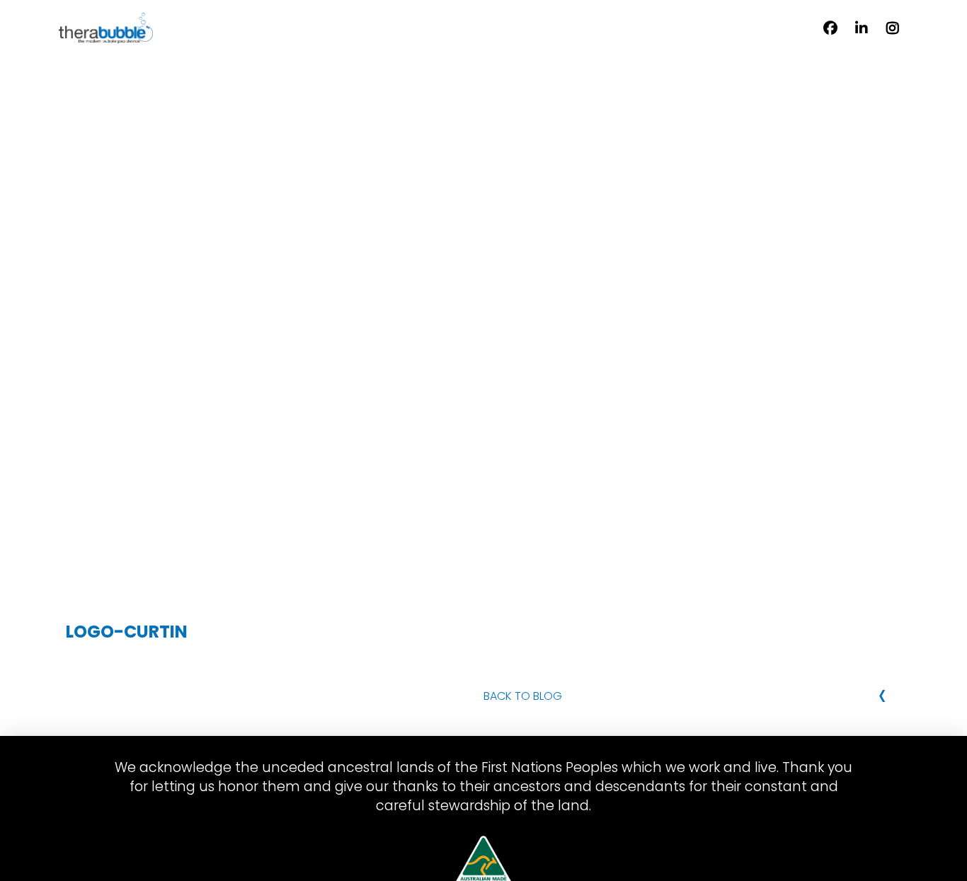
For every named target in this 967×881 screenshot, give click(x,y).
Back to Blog (522, 696)
